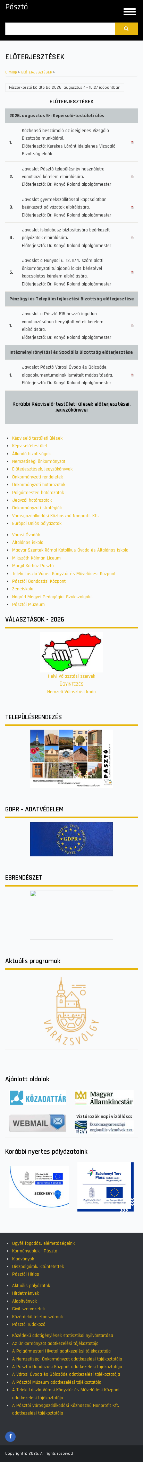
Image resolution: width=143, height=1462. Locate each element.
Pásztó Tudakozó (28, 1324)
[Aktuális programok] (71, 1011)
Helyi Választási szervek (71, 676)
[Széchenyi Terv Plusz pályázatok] (105, 1187)
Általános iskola (27, 542)
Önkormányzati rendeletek (37, 477)
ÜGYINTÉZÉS (72, 684)
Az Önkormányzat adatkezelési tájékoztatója (55, 1343)
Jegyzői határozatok (32, 500)
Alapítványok (24, 1301)
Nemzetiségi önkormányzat (38, 461)
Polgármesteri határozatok (38, 493)
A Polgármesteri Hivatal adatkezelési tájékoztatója (61, 1351)
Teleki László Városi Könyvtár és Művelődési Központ (64, 574)
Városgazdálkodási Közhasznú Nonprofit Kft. (55, 516)
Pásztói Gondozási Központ (39, 581)
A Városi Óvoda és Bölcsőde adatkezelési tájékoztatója (66, 1374)
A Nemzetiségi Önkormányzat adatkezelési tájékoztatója (67, 1359)
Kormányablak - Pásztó (34, 1251)
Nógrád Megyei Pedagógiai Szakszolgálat (52, 597)
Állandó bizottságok (31, 454)
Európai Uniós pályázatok (36, 523)
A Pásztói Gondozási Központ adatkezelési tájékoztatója (67, 1367)
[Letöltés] (132, 142)
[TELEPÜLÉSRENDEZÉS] (71, 759)
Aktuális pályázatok (31, 1286)
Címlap (11, 72)
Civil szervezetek (28, 1309)
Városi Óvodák (26, 535)
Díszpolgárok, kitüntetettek (38, 1266)
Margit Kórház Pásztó (33, 566)
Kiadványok (23, 1259)
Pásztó (16, 7)
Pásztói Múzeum (28, 604)
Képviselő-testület (29, 446)
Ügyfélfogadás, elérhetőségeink (43, 1243)
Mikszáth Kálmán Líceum (36, 558)
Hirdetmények (25, 1293)
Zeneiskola (22, 589)
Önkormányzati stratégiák (37, 508)
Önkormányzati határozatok (38, 485)
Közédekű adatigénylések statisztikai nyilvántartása (62, 1335)
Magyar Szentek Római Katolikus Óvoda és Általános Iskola (70, 550)
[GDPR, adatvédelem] (71, 839)
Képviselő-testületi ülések (37, 438)
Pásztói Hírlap (25, 1274)
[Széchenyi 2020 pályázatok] (39, 1187)
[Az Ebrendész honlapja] (71, 914)
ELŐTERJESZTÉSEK (36, 72)
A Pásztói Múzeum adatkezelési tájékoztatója (56, 1382)
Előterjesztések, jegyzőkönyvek (42, 469)
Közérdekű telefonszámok (37, 1317)
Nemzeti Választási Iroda (71, 692)
